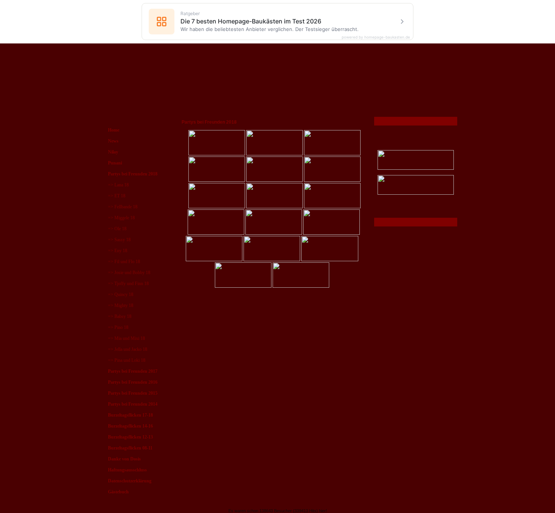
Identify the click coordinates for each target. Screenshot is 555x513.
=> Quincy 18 (120, 294)
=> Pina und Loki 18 (126, 360)
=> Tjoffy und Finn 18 (128, 283)
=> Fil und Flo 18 (124, 261)
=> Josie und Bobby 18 (129, 272)
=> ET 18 (116, 195)
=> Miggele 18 (121, 217)
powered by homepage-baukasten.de (376, 37)
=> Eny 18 (117, 250)
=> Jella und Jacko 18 (127, 349)
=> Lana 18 (118, 185)
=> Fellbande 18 (122, 206)
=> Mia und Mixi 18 (126, 338)
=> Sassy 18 (119, 239)
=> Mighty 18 (120, 305)
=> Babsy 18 (119, 316)
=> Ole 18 (117, 228)
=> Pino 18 (118, 327)
